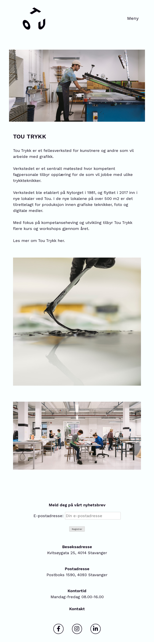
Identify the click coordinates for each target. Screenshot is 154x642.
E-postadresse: (49, 515)
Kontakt (77, 608)
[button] (133, 18)
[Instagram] (77, 629)
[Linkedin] (95, 629)
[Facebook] (58, 629)
